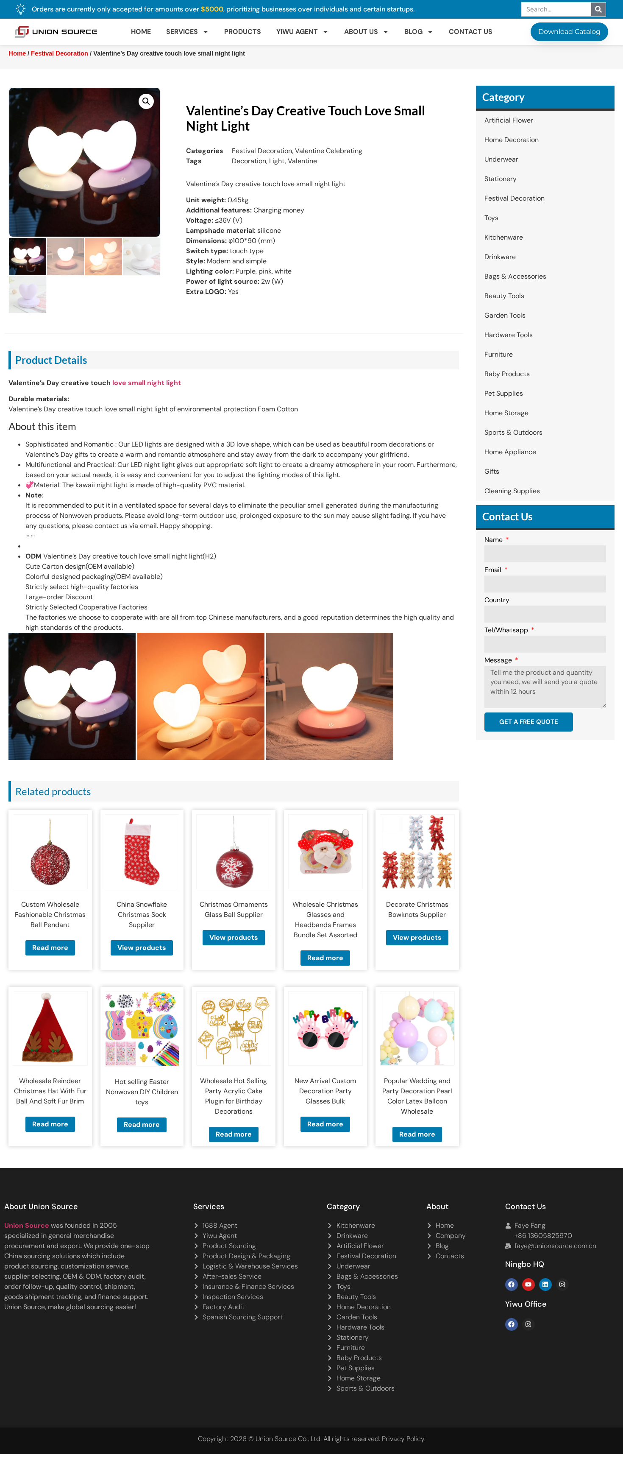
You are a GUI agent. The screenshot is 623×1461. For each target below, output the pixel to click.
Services (182, 31)
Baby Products (507, 373)
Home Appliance (510, 451)
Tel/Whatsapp (507, 630)
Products (242, 31)
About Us (361, 31)
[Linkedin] (545, 1284)
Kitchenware (503, 237)
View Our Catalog (287, 213)
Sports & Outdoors (513, 432)
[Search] (598, 9)
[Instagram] (562, 1284)
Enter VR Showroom (495, 213)
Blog (413, 31)
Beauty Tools (504, 295)
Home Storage (506, 412)
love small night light (146, 382)
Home (141, 31)
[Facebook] (511, 1284)
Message (499, 661)
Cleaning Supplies (512, 490)
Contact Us (470, 31)
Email (493, 570)
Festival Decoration (59, 53)
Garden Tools (505, 315)
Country (496, 600)
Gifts (491, 471)
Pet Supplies (503, 393)
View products (141, 947)
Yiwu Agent (297, 31)
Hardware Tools (508, 334)
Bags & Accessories (515, 276)
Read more (50, 947)
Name (494, 540)
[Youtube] (528, 1284)
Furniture (498, 354)
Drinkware (500, 256)
